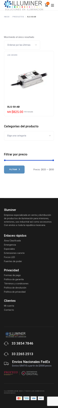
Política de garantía (14, 279)
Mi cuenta (9, 305)
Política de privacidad (15, 291)
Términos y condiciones (16, 283)
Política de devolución (15, 287)
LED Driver (12, 55)
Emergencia (10, 244)
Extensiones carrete (14, 253)
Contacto (9, 310)
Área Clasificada (12, 240)
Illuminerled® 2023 (13, 391)
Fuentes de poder (13, 261)
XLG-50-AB (13, 106)
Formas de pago (12, 275)
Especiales (9, 249)
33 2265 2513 (22, 354)
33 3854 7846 (22, 343)
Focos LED (9, 257)
